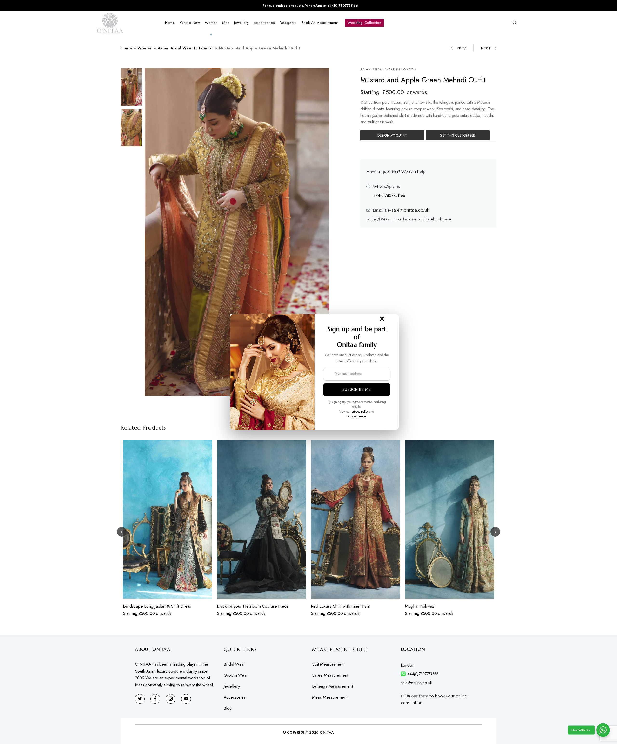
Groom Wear (236, 675)
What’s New (190, 22)
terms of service (356, 416)
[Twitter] (140, 699)
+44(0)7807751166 (389, 195)
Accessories (235, 697)
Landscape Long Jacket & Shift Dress (157, 606)
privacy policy (359, 411)
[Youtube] (186, 699)
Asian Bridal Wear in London (186, 48)
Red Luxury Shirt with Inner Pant (340, 606)
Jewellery (232, 686)
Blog (228, 708)
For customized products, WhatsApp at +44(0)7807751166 (310, 5)
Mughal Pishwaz (419, 606)
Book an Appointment (320, 22)
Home (170, 22)
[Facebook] (155, 699)
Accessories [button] (264, 22)
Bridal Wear (234, 664)
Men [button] (225, 22)
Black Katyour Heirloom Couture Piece (253, 606)
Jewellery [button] (241, 22)
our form (419, 696)
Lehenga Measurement (332, 686)
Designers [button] (288, 22)
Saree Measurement (330, 675)
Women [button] (211, 22)
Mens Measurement (329, 697)
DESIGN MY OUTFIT (392, 135)
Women (145, 48)
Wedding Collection (364, 22)
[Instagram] (170, 699)
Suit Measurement (328, 664)
